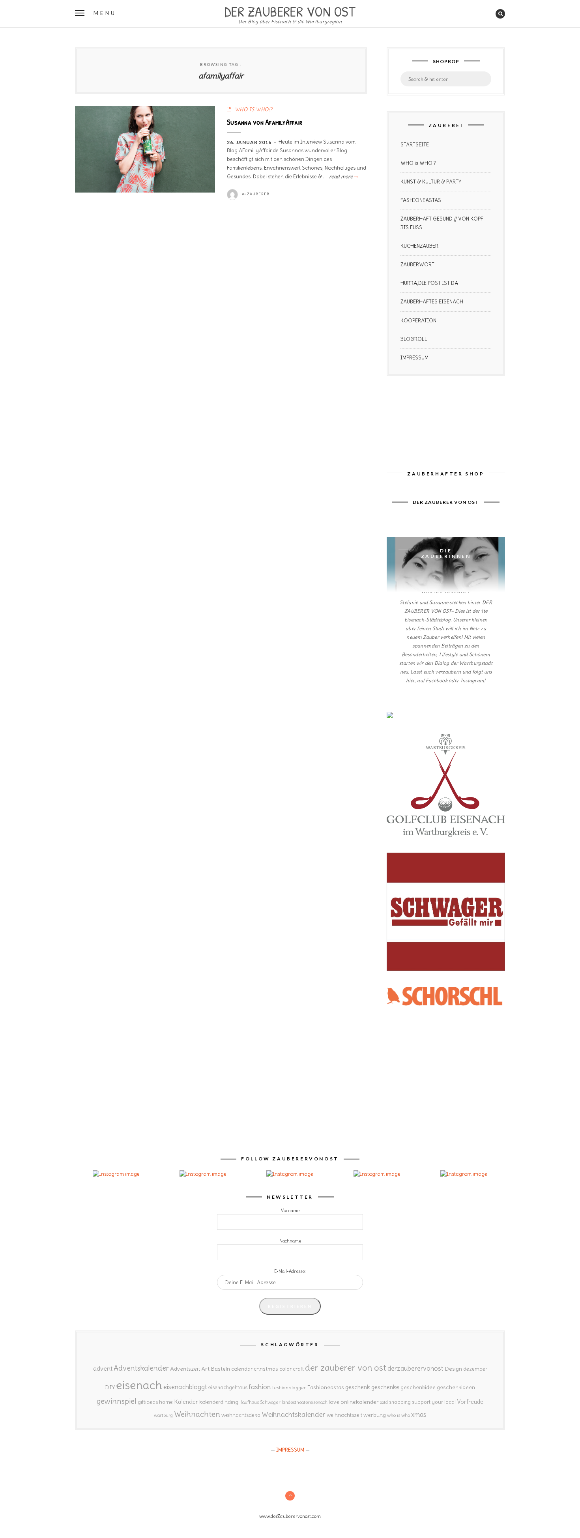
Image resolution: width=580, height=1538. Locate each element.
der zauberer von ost (345, 1367)
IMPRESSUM (414, 357)
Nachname (290, 1241)
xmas (419, 1414)
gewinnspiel (117, 1401)
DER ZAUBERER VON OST (290, 11)
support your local (434, 1402)
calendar (242, 1369)
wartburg (163, 1415)
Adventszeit (185, 1368)
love (334, 1401)
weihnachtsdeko (240, 1415)
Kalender (186, 1401)
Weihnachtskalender (294, 1414)
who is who (398, 1415)
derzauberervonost (415, 1368)
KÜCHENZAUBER (419, 246)
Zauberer (258, 194)
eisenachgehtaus (227, 1387)
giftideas (148, 1402)
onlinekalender (360, 1401)
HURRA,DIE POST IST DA (429, 283)
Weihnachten (197, 1414)
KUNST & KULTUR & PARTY (430, 181)
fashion (260, 1386)
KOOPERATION (418, 320)
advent (102, 1368)
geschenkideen (456, 1387)
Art (205, 1368)
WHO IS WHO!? (254, 109)
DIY (110, 1387)
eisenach (139, 1385)
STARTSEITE (414, 144)
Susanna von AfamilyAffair (264, 122)
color (285, 1369)
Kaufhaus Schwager (260, 1402)
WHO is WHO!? (418, 163)
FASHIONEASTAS (420, 200)
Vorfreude (470, 1401)
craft (298, 1369)
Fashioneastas (325, 1387)
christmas (266, 1369)
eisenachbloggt (185, 1387)
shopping (400, 1402)
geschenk (357, 1387)
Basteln (220, 1368)
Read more (343, 176)
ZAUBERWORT (417, 264)
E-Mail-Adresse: (290, 1271)
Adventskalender (141, 1368)
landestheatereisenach (304, 1402)
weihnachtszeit (344, 1415)
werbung (374, 1414)
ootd (384, 1402)
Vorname (290, 1210)
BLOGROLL (413, 339)
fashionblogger (289, 1387)
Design (453, 1368)
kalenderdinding (218, 1402)
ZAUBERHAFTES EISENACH (431, 301)
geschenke (385, 1387)
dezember (475, 1369)
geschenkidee (418, 1387)
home (166, 1402)
